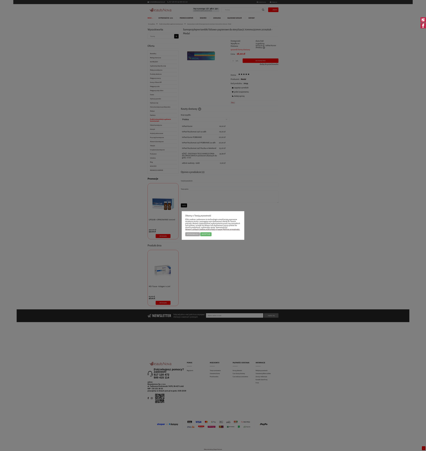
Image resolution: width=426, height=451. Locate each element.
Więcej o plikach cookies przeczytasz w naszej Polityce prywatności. (212, 229)
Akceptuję (206, 234)
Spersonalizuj (193, 234)
